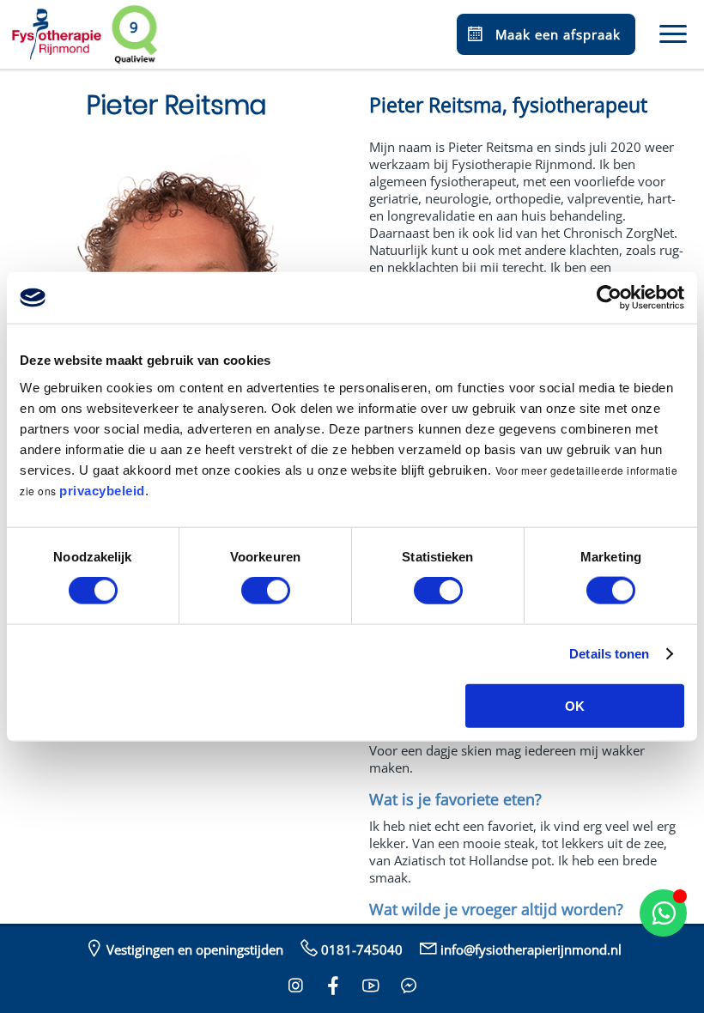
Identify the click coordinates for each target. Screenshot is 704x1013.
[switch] (265, 590)
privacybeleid (102, 489)
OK (575, 705)
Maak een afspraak (558, 34)
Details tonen (609, 653)
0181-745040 (362, 949)
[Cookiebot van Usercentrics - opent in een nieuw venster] (609, 298)
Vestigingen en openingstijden (194, 949)
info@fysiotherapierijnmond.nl (531, 949)
